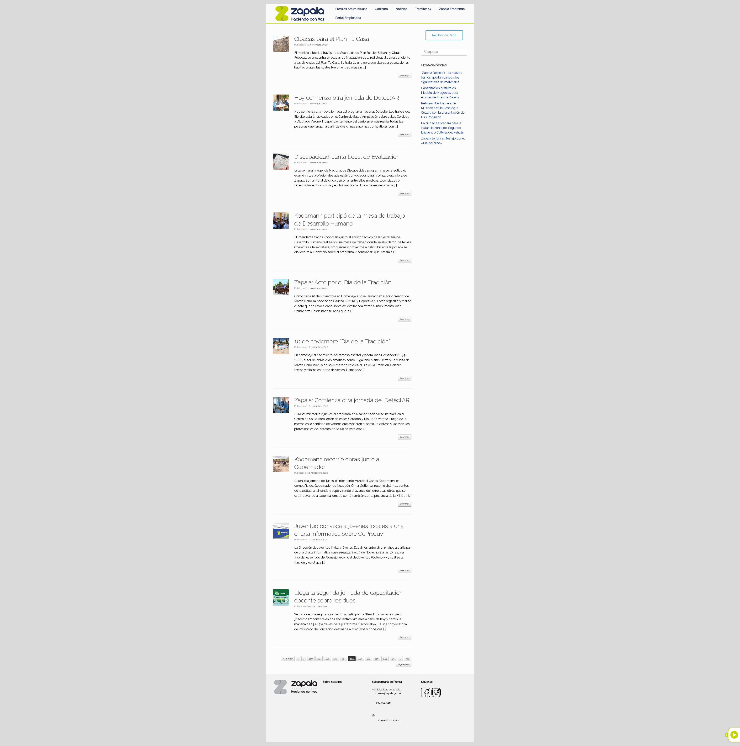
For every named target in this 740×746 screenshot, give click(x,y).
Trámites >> (423, 9)
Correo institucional (389, 720)
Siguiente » (404, 664)
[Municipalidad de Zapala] (300, 13)
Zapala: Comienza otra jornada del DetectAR (352, 400)
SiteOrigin (375, 734)
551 (319, 658)
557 (368, 658)
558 (376, 658)
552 (327, 658)
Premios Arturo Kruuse (351, 9)
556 (360, 658)
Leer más (404, 75)
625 (407, 658)
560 (393, 658)
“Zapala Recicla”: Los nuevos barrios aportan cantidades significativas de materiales (441, 77)
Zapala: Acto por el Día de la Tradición (342, 282)
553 (335, 658)
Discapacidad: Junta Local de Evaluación (347, 156)
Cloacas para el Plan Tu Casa (331, 38)
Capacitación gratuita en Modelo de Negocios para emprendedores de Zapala (440, 92)
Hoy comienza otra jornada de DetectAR (346, 97)
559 (385, 658)
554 (343, 658)
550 (311, 658)
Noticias (401, 9)
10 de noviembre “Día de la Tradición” (342, 341)
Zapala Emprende (452, 9)
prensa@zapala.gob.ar (388, 693)
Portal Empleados (348, 18)
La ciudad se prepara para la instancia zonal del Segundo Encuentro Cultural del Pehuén (442, 127)
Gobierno (381, 9)
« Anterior (288, 658)
